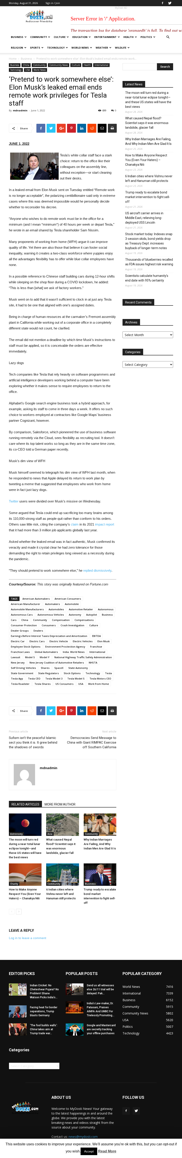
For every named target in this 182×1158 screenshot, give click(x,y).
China (26, 65)
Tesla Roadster (20, 683)
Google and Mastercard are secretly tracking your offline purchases (101, 1029)
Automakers (52, 604)
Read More (107, 1151)
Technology (56, 47)
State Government (22, 673)
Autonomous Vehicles (51, 614)
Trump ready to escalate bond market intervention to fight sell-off (147, 197)
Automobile (72, 604)
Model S (30, 657)
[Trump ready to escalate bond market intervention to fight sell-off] (100, 874)
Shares (45, 668)
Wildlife (120, 47)
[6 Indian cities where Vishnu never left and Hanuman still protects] (62, 874)
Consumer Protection (24, 625)
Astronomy (16, 833)
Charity (14, 883)
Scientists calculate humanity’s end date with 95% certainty (146, 278)
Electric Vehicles (83, 641)
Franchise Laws (20, 652)
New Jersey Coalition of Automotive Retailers (57, 662)
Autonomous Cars (22, 614)
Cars (13, 620)
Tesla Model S (76, 678)
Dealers (38, 630)
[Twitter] (169, 3)
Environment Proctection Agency (65, 646)
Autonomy (75, 614)
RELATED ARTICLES (25, 804)
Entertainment (105, 37)
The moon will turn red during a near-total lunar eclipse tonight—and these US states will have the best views (25, 848)
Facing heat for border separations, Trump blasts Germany (43, 1011)
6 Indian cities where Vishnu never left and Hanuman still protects (61, 894)
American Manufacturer (25, 604)
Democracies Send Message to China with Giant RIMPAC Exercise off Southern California (91, 742)
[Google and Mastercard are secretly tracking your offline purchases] (74, 1029)
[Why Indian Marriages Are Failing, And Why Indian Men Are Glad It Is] (100, 824)
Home (13, 59)
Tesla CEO (34, 678)
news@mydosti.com (83, 1136)
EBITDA (96, 636)
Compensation (61, 620)
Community (38, 37)
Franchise (96, 646)
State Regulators (48, 673)
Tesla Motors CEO (100, 678)
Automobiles (56, 609)
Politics (146, 37)
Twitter (13, 501)
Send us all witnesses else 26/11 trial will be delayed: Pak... (100, 989)
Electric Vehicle (58, 641)
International (101, 65)
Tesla (108, 673)
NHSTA (93, 662)
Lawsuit (15, 657)
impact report (104, 524)
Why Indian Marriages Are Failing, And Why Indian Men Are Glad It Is (100, 844)
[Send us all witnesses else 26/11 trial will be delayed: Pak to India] (74, 989)
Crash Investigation (72, 625)
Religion (17, 47)
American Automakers (36, 598)
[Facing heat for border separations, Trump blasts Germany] (18, 1011)
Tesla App (17, 678)
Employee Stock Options (25, 646)
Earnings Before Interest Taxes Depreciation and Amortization (49, 636)
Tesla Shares (42, 683)
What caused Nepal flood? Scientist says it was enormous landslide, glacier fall (146, 122)
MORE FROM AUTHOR (60, 804)
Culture (59, 37)
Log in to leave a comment (27, 938)
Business (17, 37)
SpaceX (58, 668)
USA (27, 69)
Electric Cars (37, 641)
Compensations (84, 620)
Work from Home (98, 683)
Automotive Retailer (81, 609)
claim (75, 524)
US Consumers (64, 683)
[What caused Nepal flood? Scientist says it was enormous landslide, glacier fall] (62, 824)
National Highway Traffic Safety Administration (83, 657)
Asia (49, 833)
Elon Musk (103, 641)
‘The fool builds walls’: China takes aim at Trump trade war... (43, 1029)
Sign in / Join (53, 3)
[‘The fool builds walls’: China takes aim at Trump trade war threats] (18, 1029)
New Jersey (18, 662)
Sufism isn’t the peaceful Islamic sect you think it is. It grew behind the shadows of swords (33, 742)
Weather (102, 47)
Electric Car (18, 641)
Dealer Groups (20, 630)
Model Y (44, 657)
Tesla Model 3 (53, 678)
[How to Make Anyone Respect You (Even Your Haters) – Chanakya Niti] (25, 874)
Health (128, 37)
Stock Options (72, 673)
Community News (58, 65)
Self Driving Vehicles (23, 668)
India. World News (74, 652)
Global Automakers (46, 652)
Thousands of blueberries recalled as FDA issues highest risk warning (149, 262)
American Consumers (68, 598)
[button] (167, 37)
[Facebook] (162, 3)
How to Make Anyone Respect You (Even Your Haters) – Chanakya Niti (25, 894)
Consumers (49, 625)
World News (80, 47)
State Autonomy (78, 668)
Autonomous (105, 609)
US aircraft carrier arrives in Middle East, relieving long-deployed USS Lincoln (144, 217)
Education (79, 37)
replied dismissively (97, 570)
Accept (89, 1151)
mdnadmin (20, 110)
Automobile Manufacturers (27, 609)
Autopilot (91, 614)
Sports (35, 47)
